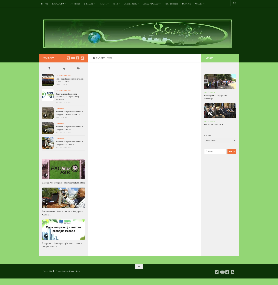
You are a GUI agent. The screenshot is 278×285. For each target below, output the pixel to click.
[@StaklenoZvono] (68, 58)
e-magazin (88, 3)
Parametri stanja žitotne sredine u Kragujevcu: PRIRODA (69, 128)
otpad (115, 3)
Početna (44, 3)
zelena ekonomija (64, 75)
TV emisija (75, 3)
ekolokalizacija (171, 3)
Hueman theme (74, 271)
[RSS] (82, 58)
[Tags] (78, 68)
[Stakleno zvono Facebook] (77, 58)
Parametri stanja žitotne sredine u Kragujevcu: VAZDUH (69, 143)
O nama (198, 3)
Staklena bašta (130, 3)
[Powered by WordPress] (53, 271)
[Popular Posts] (63, 68)
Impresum (186, 3)
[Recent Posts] (49, 68)
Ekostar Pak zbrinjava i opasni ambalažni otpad (63, 182)
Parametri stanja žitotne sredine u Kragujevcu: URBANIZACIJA (69, 113)
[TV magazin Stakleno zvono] (73, 58)
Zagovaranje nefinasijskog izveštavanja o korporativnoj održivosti (67, 96)
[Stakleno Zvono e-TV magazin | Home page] (137, 34)
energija (103, 3)
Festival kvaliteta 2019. (213, 124)
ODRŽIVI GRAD (151, 3)
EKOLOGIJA (58, 3)
